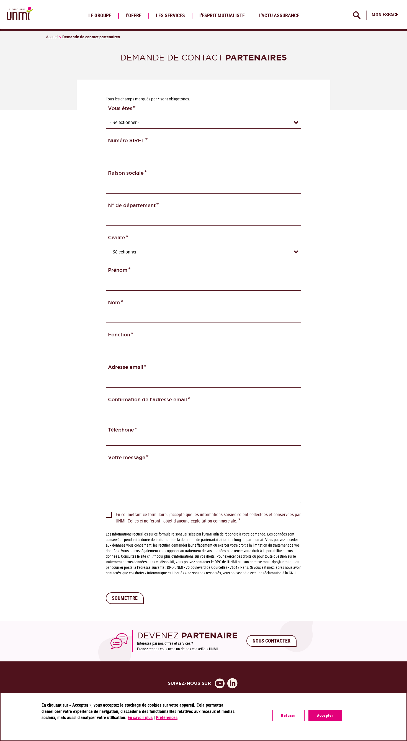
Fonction (119, 334)
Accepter (325, 715)
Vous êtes (120, 108)
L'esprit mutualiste (222, 15)
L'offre (133, 15)
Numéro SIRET (126, 140)
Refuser (288, 715)
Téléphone (121, 430)
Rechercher (357, 15)
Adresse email (125, 367)
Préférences (166, 717)
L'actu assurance (279, 15)
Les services (170, 15)
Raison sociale (126, 173)
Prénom (117, 270)
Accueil (52, 36)
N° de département (132, 205)
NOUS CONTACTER (271, 640)
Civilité (116, 237)
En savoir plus (140, 717)
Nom (114, 302)
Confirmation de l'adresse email (147, 399)
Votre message (126, 457)
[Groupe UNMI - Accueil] (18, 14)
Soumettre (125, 598)
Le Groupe (99, 15)
